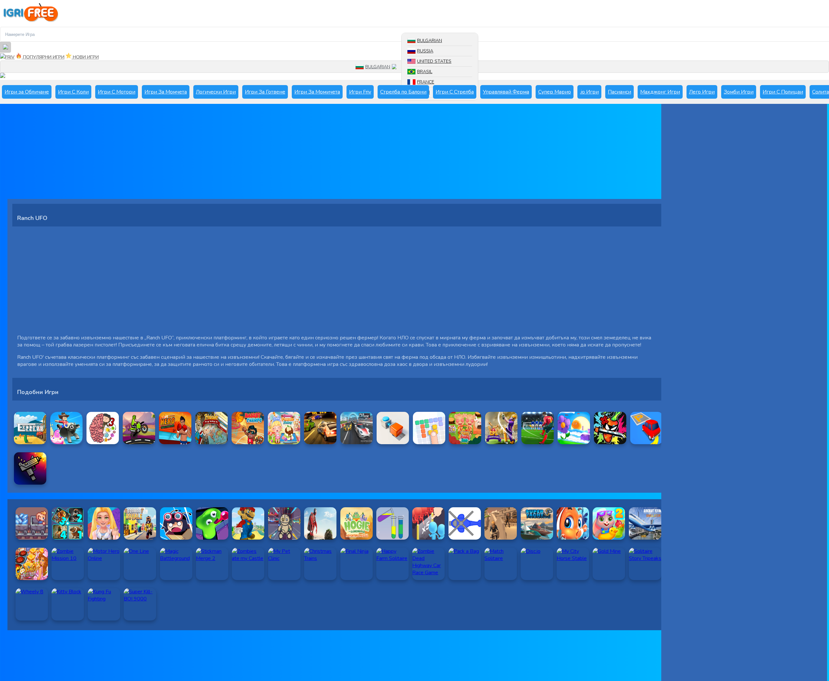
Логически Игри (216, 91)
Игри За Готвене (265, 91)
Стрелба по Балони (403, 91)
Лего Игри (702, 91)
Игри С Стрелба (455, 91)
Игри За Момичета (317, 91)
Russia (425, 51)
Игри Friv (360, 91)
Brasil (424, 72)
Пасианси (619, 91)
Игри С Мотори (116, 91)
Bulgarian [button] (377, 67)
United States (434, 61)
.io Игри (589, 91)
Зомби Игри (739, 91)
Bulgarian (429, 41)
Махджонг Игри (660, 91)
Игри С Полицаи (783, 91)
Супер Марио (554, 91)
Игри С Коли (73, 91)
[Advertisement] (201, 153)
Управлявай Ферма (506, 91)
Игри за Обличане (27, 91)
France (425, 82)
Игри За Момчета (165, 91)
